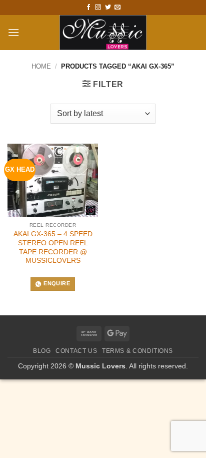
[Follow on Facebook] (89, 7)
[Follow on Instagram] (98, 7)
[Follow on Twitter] (108, 7)
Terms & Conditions (137, 350)
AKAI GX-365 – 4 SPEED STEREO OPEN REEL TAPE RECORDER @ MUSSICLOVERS (53, 247)
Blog (41, 350)
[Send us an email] (117, 7)
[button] (14, 32)
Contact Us (76, 350)
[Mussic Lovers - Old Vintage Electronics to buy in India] (103, 32)
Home (41, 66)
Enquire (57, 283)
